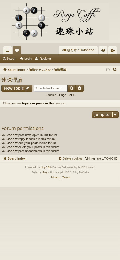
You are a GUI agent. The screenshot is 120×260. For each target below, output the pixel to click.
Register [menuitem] (114, 51)
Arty (44, 172)
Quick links (9, 51)
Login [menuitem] (104, 51)
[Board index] (60, 21)
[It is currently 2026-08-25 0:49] (108, 70)
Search (11, 58)
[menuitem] (78, 50)
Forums (18, 51)
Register (45, 58)
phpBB (45, 167)
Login (28, 58)
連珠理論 (12, 79)
